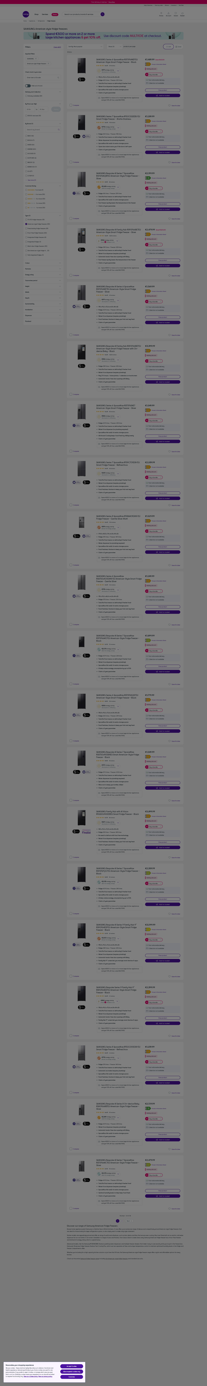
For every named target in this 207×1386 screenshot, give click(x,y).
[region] (44, 1372)
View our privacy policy (45, 1376)
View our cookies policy (31, 1376)
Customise (72, 1377)
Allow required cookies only (71, 1371)
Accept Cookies (72, 1366)
